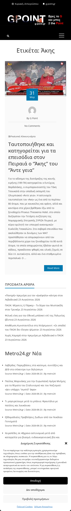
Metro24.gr (18, 373)
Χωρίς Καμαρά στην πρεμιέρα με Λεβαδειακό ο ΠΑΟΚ (34, 335)
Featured (15, 136)
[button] (66, 443)
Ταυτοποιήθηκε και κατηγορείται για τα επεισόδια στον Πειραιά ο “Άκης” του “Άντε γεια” (33, 157)
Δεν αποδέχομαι (35, 489)
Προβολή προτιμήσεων (35, 499)
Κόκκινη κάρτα (28, 136)
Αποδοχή (35, 480)
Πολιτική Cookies (25, 506)
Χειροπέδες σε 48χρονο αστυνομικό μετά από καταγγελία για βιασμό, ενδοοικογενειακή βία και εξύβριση (32, 437)
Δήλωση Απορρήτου (43, 506)
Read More (53, 268)
